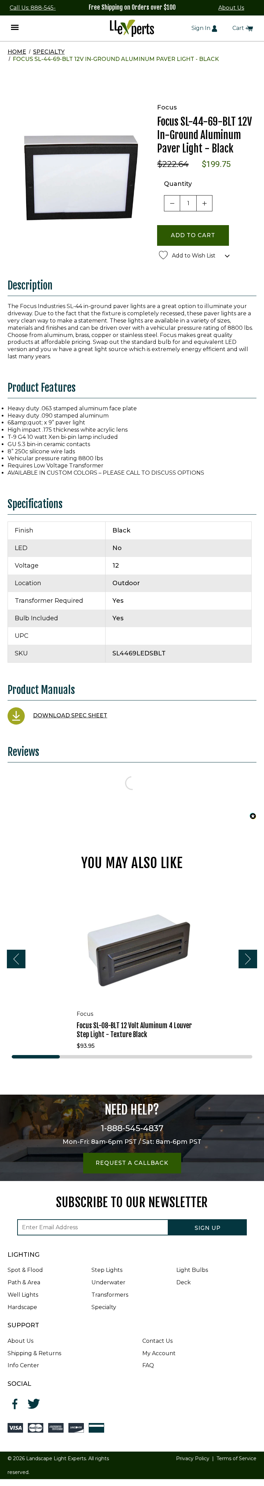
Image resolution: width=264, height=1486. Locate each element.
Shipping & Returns (34, 1353)
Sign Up (208, 1228)
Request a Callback (132, 1163)
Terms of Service (236, 1458)
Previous (16, 959)
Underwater (108, 1282)
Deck (183, 1282)
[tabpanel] (132, 967)
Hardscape (22, 1307)
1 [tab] (36, 1056)
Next (248, 959)
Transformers (109, 1295)
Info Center (23, 1365)
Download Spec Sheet (70, 715)
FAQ (148, 1365)
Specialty (49, 52)
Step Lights (106, 1270)
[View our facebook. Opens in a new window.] (15, 1404)
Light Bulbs (192, 1270)
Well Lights (23, 1295)
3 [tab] (132, 1056)
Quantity (178, 184)
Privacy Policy (192, 1458)
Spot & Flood (25, 1270)
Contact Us (157, 1341)
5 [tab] (228, 1056)
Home (17, 52)
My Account (159, 1353)
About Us (231, 7)
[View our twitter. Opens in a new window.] (34, 1404)
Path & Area (24, 1282)
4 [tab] (180, 1056)
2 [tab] (84, 1056)
